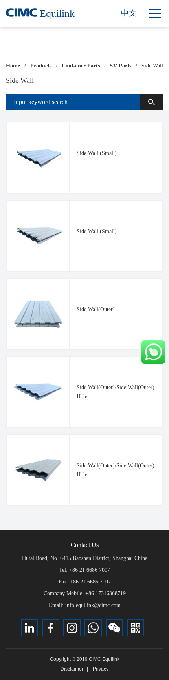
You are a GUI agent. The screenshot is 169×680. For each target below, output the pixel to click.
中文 (129, 13)
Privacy (100, 669)
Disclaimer (72, 669)
